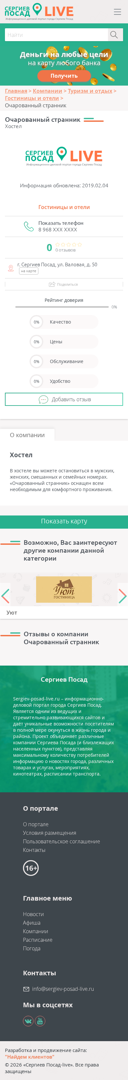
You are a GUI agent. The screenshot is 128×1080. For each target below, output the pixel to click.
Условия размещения (49, 832)
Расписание (38, 939)
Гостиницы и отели (64, 207)
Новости (33, 914)
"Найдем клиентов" (29, 1056)
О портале (36, 824)
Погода (31, 948)
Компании (35, 931)
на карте (28, 271)
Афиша (31, 922)
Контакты (34, 850)
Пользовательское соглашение (61, 841)
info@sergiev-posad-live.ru (63, 988)
